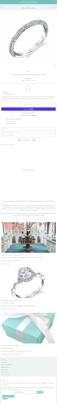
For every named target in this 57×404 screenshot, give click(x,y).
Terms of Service (5, 374)
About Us (3, 360)
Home (28, 71)
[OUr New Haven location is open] (28, 237)
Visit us (5, 263)
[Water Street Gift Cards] (28, 328)
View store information (11, 123)
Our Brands (4, 362)
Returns (5, 129)
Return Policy (4, 369)
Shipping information (10, 132)
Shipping (23, 80)
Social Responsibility (6, 364)
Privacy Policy (4, 372)
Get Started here (8, 309)
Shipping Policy (5, 367)
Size (27, 85)
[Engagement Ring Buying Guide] (28, 282)
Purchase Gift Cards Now (11, 354)
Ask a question (8, 135)
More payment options (28, 113)
